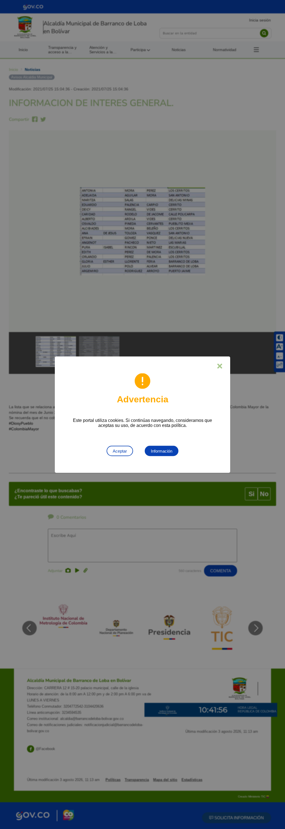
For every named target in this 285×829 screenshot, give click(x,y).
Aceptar (120, 450)
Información (161, 450)
